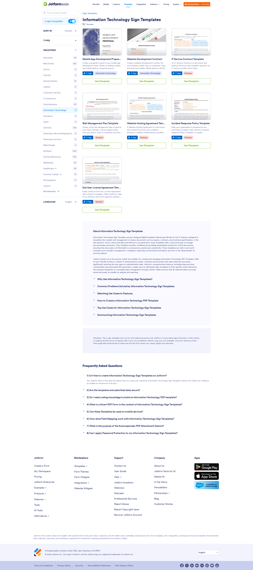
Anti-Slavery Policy (124, 565)
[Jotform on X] (187, 565)
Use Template (102, 81)
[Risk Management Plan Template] (102, 106)
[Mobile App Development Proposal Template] (102, 41)
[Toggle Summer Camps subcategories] (60, 174)
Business (189, 73)
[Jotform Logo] (52, 4)
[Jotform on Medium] (197, 565)
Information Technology (106, 73)
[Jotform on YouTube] (212, 565)
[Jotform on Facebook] (182, 565)
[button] (60, 31)
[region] (60, 116)
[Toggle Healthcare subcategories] (55, 168)
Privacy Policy (64, 565)
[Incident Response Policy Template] (191, 106)
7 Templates (89, 24)
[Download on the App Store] (206, 476)
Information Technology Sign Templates (122, 19)
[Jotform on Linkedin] (192, 565)
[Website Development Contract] (146, 41)
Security (79, 565)
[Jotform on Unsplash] (217, 565)
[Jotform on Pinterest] (207, 565)
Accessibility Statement (99, 565)
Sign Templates (90, 13)
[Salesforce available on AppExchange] (206, 485)
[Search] (44, 12)
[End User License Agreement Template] (102, 170)
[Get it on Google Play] (206, 467)
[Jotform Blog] (202, 565)
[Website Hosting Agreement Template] (146, 106)
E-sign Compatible (72, 21)
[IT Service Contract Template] (191, 41)
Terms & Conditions (43, 565)
